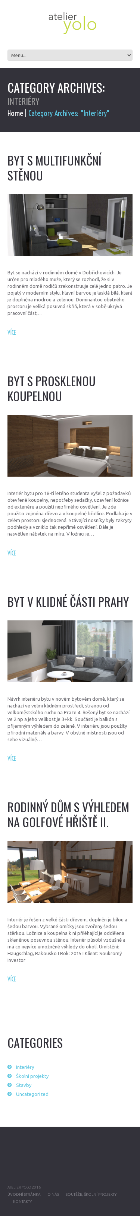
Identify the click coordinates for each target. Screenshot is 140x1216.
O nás (53, 1194)
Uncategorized (32, 1094)
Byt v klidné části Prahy (68, 601)
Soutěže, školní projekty (91, 1194)
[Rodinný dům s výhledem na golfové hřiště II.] (70, 872)
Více (11, 332)
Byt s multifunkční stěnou (54, 167)
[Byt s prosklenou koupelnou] (70, 446)
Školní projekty (32, 1076)
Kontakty (22, 1201)
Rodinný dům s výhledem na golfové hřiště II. (68, 814)
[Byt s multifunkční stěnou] (70, 225)
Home (15, 113)
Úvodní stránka (24, 1194)
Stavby (23, 1085)
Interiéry (25, 1067)
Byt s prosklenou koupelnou (51, 388)
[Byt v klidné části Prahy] (70, 651)
